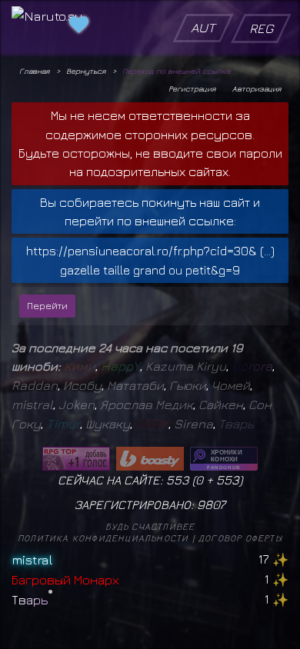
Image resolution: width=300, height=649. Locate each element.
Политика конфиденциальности (103, 538)
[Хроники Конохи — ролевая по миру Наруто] (224, 459)
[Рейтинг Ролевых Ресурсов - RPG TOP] (76, 459)
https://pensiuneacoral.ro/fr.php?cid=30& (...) (150, 250)
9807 (211, 504)
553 (227, 480)
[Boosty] (150, 459)
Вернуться (85, 70)
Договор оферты (240, 538)
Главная (34, 70)
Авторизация (256, 88)
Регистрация (191, 88)
